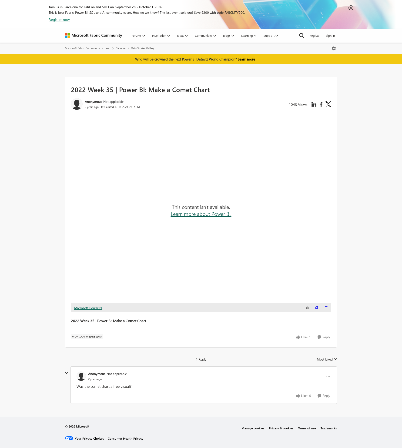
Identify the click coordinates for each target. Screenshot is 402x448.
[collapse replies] (66, 373)
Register (315, 35)
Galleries (121, 48)
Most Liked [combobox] (327, 359)
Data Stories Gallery (142, 48)
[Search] (302, 35)
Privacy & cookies (281, 428)
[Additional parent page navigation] (108, 48)
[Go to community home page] (93, 35)
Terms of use (307, 428)
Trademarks (329, 428)
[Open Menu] (334, 48)
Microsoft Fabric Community (82, 48)
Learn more (246, 59)
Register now (59, 19)
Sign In (330, 35)
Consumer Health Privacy (125, 438)
